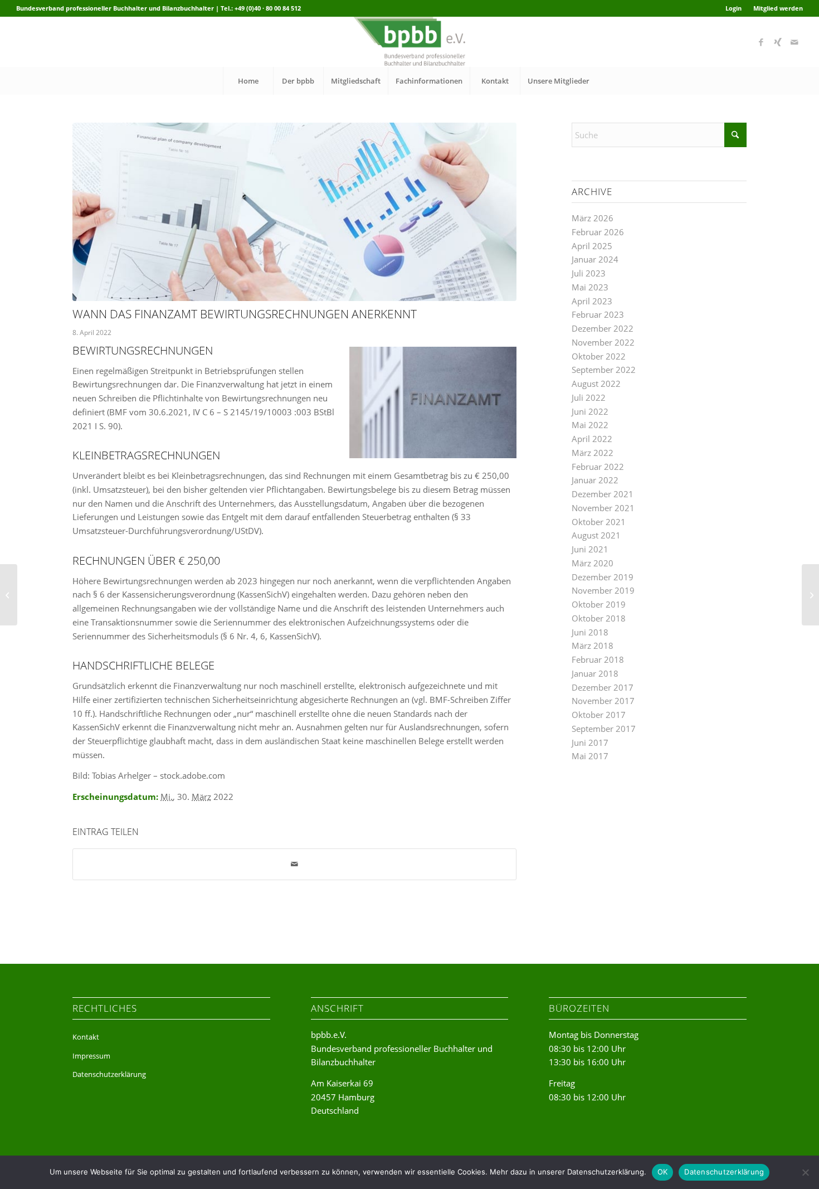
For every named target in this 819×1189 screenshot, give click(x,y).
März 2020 (592, 563)
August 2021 (596, 535)
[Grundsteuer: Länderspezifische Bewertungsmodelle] (8, 594)
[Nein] (805, 1172)
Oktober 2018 (599, 618)
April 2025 (592, 245)
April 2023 (592, 301)
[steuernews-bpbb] (294, 212)
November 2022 (603, 342)
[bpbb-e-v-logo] (409, 42)
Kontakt (85, 1037)
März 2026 (592, 218)
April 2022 (592, 438)
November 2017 (603, 700)
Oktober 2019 (599, 604)
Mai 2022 (590, 424)
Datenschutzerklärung (109, 1074)
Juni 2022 (590, 411)
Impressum (91, 1056)
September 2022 (604, 369)
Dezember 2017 (602, 687)
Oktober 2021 (599, 521)
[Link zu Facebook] (761, 41)
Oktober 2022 (599, 356)
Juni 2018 (590, 632)
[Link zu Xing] (777, 41)
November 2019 (603, 590)
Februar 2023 (598, 314)
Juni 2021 (590, 549)
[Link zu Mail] (794, 41)
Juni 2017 (590, 742)
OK (662, 1171)
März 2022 (592, 452)
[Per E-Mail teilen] (294, 864)
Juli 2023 (589, 273)
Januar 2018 (595, 673)
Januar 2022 (595, 480)
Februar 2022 (598, 466)
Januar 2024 (595, 259)
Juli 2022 (589, 397)
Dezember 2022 (602, 328)
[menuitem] (734, 8)
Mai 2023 (590, 287)
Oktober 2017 (599, 714)
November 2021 (603, 507)
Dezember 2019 (602, 577)
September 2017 (604, 728)
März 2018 (592, 645)
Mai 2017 (590, 755)
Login (733, 8)
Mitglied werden (778, 8)
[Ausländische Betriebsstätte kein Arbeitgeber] (810, 594)
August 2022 (596, 383)
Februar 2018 (598, 659)
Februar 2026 (598, 231)
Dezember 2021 (602, 493)
